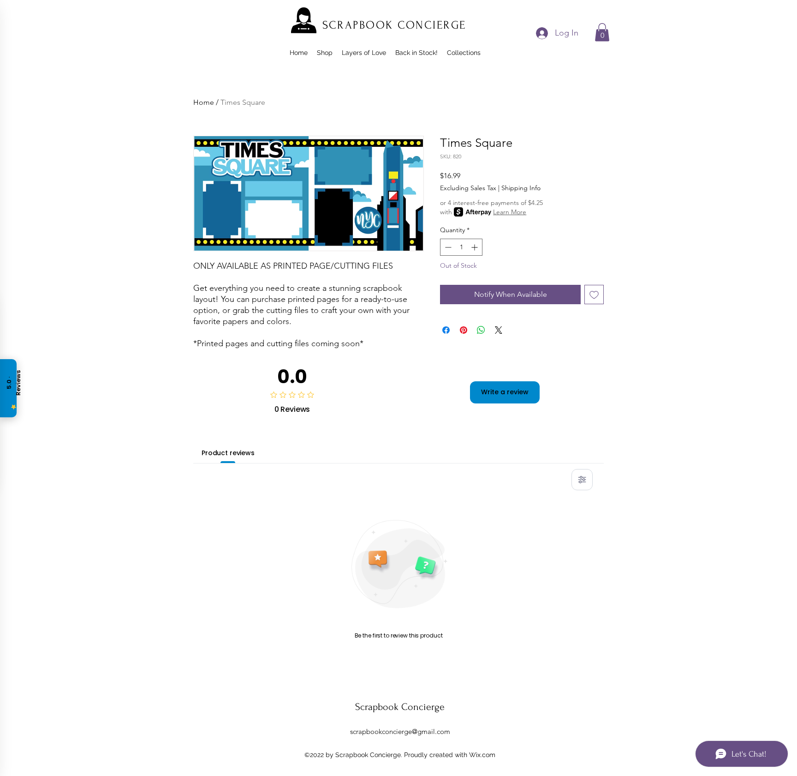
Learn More (509, 212)
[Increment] (475, 247)
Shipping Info (521, 188)
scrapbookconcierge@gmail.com (400, 731)
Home (203, 102)
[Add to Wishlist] (594, 294)
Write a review (505, 392)
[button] (602, 32)
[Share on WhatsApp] (481, 330)
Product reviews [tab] (228, 452)
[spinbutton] (461, 247)
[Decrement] (447, 247)
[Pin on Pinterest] (463, 330)
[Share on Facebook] (446, 330)
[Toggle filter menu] (582, 479)
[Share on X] (498, 330)
